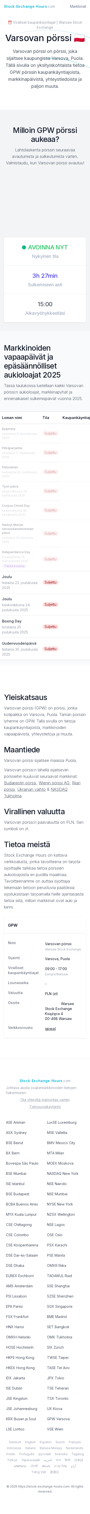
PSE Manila (56, 1255)
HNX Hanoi (15, 1327)
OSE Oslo (54, 1235)
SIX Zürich (55, 1347)
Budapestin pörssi (20, 782)
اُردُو (73, 1466)
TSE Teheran (58, 1388)
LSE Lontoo (15, 1429)
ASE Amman (15, 1122)
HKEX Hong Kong (20, 1368)
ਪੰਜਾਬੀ (34, 1466)
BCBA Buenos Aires (22, 1204)
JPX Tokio (55, 1378)
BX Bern (13, 1153)
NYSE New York (60, 1204)
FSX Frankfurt (17, 1316)
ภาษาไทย (60, 1466)
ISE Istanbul (15, 1184)
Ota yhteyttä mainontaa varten (45, 1100)
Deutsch (15, 1442)
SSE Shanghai (58, 1286)
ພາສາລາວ (20, 1466)
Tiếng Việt (38, 1472)
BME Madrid (57, 1316)
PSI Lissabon (16, 1296)
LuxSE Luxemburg (61, 1122)
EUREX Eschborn (20, 1276)
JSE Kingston (17, 1398)
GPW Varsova (58, 1419)
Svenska (61, 1454)
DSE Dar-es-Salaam (22, 1255)
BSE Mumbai (16, 1173)
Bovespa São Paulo (22, 1163)
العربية (48, 1460)
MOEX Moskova (60, 1163)
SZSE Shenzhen (60, 1296)
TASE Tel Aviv (58, 1368)
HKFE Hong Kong (20, 1357)
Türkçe (12, 1460)
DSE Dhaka (15, 1265)
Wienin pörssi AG (54, 782)
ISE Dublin (14, 1388)
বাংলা (58, 1460)
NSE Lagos (56, 1224)
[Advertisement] (45, 202)
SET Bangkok (58, 1327)
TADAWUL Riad (59, 1276)
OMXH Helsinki (18, 1337)
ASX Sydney (16, 1132)
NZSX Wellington (61, 1214)
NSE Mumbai (57, 1194)
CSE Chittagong (19, 1224)
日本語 (78, 1460)
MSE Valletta (57, 1132)
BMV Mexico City (61, 1143)
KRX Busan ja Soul (21, 1419)
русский (44, 1454)
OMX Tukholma (59, 1337)
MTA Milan (55, 1153)
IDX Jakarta (15, 1378)
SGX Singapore (59, 1306)
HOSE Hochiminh (20, 1347)
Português (26, 1454)
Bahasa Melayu (51, 1448)
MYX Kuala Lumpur (21, 1214)
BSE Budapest (17, 1194)
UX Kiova (54, 1409)
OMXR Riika (56, 1265)
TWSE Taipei (57, 1357)
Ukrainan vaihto (31, 789)
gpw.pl (50, 1028)
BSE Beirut (14, 1143)
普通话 (54, 1472)
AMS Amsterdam (19, 1286)
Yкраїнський (30, 1460)
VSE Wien (55, 1429)
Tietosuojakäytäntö (45, 1107)
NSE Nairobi (56, 1184)
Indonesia (14, 1448)
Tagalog (78, 1454)
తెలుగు (46, 1466)
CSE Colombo (17, 1235)
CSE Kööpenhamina (22, 1245)
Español (46, 1442)
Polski (10, 1454)
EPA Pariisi (14, 1306)
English (30, 1442)
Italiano (30, 1448)
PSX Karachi (57, 1245)
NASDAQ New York (62, 1173)
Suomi (60, 1442)
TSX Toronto (57, 1398)
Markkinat (78, 6)
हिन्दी (67, 1460)
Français (75, 1442)
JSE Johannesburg (21, 1409)
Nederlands (74, 1448)
